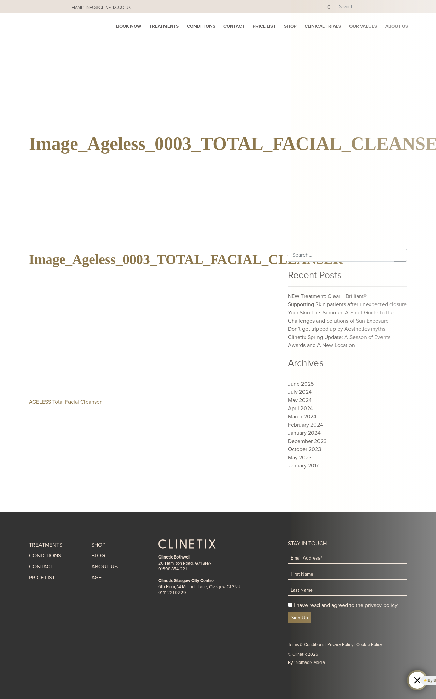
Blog (98, 555)
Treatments (164, 26)
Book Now (128, 26)
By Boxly (393, 680)
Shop (290, 26)
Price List (264, 26)
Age (96, 577)
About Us (104, 566)
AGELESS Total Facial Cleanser (65, 402)
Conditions (201, 26)
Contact (234, 26)
